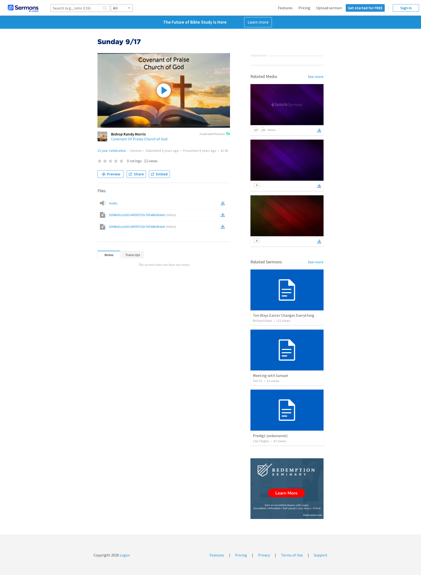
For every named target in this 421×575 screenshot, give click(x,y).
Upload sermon (329, 7)
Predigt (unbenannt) (270, 435)
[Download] (319, 130)
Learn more (258, 22)
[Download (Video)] (224, 215)
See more (316, 76)
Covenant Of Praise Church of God (139, 138)
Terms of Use (292, 555)
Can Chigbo (261, 441)
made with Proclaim (212, 134)
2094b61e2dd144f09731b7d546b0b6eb (142, 215)
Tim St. (258, 381)
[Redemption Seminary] (287, 488)
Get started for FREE (365, 7)
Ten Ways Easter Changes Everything (283, 315)
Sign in (406, 7)
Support (320, 555)
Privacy (264, 555)
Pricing (304, 7)
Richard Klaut (262, 320)
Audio (113, 203)
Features (285, 7)
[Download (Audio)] (224, 203)
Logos (124, 555)
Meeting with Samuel (270, 375)
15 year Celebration (111, 150)
